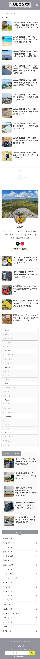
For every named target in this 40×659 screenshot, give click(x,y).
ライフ (7, 424)
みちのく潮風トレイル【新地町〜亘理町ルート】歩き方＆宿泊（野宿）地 (25, 125)
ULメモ (7, 347)
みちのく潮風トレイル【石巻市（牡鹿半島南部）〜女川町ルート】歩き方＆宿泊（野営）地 (25, 53)
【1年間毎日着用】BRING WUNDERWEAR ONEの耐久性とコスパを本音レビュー (25, 274)
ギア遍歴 (7, 342)
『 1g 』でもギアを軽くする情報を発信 (20, 649)
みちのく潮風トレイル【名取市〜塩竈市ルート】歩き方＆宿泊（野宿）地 (25, 97)
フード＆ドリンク (10, 387)
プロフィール (9, 334)
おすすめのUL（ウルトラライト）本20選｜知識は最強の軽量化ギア (25, 519)
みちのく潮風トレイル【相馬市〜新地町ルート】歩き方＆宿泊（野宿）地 (25, 140)
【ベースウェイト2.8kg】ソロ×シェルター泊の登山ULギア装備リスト (25, 461)
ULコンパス (20, 646)
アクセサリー (9, 412)
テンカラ (7, 441)
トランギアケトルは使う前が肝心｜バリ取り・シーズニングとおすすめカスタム (25, 260)
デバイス (7, 429)
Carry (7, 351)
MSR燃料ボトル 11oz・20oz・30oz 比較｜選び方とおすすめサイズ (25, 288)
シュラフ (7, 375)
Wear (7, 400)
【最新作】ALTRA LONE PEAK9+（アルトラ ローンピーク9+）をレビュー (25, 505)
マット (7, 379)
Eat (6, 383)
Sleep (7, 367)
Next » (20, 170)
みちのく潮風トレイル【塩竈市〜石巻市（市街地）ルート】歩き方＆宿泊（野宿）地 (25, 82)
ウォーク (7, 420)
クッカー (7, 392)
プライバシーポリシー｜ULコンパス (20, 641)
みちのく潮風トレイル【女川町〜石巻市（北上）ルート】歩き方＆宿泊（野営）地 (25, 39)
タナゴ (7, 445)
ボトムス (7, 408)
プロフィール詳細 (20, 249)
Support (8, 416)
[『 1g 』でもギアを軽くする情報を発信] (20, 5)
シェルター (8, 371)
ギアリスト (8, 338)
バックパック (9, 355)
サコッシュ (8, 359)
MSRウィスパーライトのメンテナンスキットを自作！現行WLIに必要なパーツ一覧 (25, 317)
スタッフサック (10, 363)
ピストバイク (9, 436)
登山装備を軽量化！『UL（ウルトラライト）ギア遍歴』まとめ (25, 475)
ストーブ (7, 396)
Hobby (8, 433)
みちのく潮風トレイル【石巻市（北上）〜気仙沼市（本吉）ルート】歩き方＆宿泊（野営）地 (25, 24)
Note (7, 330)
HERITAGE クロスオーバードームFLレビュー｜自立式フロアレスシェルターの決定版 (25, 303)
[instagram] (22, 244)
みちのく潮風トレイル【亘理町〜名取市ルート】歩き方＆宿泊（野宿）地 (25, 111)
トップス (7, 404)
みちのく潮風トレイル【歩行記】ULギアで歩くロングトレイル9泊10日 (25, 154)
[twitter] (18, 244)
